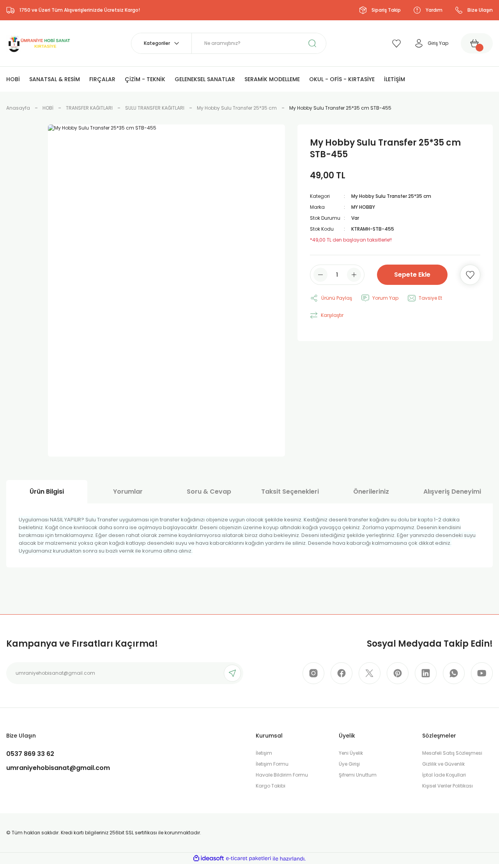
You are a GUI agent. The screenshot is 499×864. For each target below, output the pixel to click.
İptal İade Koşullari (444, 775)
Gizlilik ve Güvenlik (443, 764)
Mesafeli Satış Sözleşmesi (452, 753)
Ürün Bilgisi (47, 491)
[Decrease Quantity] (320, 275)
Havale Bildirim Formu (282, 775)
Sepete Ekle (412, 274)
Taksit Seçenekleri (290, 491)
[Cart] (477, 43)
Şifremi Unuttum (358, 775)
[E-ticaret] (248, 858)
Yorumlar (128, 491)
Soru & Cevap (209, 491)
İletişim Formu (272, 764)
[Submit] (232, 673)
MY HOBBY (363, 207)
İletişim (264, 753)
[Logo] (38, 42)
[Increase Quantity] (354, 275)
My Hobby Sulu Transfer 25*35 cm (391, 196)
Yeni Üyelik (351, 753)
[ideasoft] (208, 858)
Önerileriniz (371, 491)
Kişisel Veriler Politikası (447, 785)
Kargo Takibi (270, 785)
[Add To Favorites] (470, 275)
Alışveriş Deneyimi (452, 491)
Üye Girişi (349, 764)
